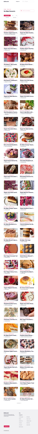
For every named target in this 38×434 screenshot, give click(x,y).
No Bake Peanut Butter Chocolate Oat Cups (27, 64)
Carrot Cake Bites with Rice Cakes (27, 112)
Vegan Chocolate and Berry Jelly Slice (11, 192)
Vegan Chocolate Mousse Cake (11, 129)
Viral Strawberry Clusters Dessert (11, 112)
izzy (5, 352)
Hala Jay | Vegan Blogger (8, 146)
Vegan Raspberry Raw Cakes (27, 208)
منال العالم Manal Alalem (24, 289)
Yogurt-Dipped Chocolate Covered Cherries (11, 287)
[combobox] (29, 1)
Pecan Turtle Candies (10, 399)
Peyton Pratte (23, 273)
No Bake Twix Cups (25, 240)
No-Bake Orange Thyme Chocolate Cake (27, 145)
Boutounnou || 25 (23, 34)
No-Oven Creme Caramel (27, 287)
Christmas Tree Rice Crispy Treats (11, 319)
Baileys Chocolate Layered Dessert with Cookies (27, 367)
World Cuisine (21, 426)
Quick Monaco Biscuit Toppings (27, 256)
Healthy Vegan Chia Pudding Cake (27, 48)
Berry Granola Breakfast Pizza (11, 145)
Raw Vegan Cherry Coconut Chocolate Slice (11, 272)
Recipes (5, 9)
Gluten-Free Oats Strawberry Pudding (27, 80)
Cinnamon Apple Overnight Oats (11, 351)
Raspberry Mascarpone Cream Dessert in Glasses (11, 383)
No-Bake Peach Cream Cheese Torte (11, 335)
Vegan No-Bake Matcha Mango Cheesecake (11, 96)
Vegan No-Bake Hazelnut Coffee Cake (27, 32)
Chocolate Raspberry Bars (27, 160)
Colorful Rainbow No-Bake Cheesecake (27, 224)
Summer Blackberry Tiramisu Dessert (27, 351)
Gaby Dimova (7, 289)
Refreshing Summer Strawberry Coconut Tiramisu (27, 176)
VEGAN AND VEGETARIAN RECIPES (10, 34)
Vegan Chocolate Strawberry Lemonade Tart (27, 303)
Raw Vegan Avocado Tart (11, 256)
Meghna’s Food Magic (8, 81)
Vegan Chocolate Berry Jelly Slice (11, 48)
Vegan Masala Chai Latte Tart (11, 367)
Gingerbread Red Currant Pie (11, 303)
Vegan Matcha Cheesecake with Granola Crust (27, 192)
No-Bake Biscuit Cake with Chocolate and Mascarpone (11, 240)
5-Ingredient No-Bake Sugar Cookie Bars (27, 272)
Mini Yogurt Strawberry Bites (27, 319)
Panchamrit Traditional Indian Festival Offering (11, 80)
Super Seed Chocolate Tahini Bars (11, 176)
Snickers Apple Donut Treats (11, 32)
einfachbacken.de (23, 225)
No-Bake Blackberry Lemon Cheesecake (11, 224)
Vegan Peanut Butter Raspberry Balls (11, 160)
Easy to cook (9, 9)
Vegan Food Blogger (24, 241)
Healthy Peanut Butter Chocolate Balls (27, 335)
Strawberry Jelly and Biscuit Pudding (11, 64)
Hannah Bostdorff (7, 400)
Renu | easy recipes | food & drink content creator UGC (11, 114)
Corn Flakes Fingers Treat (27, 383)
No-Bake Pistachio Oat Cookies (27, 399)
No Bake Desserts (11, 31)
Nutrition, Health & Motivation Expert (26, 336)
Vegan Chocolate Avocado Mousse (27, 96)
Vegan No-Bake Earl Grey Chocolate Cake (27, 129)
